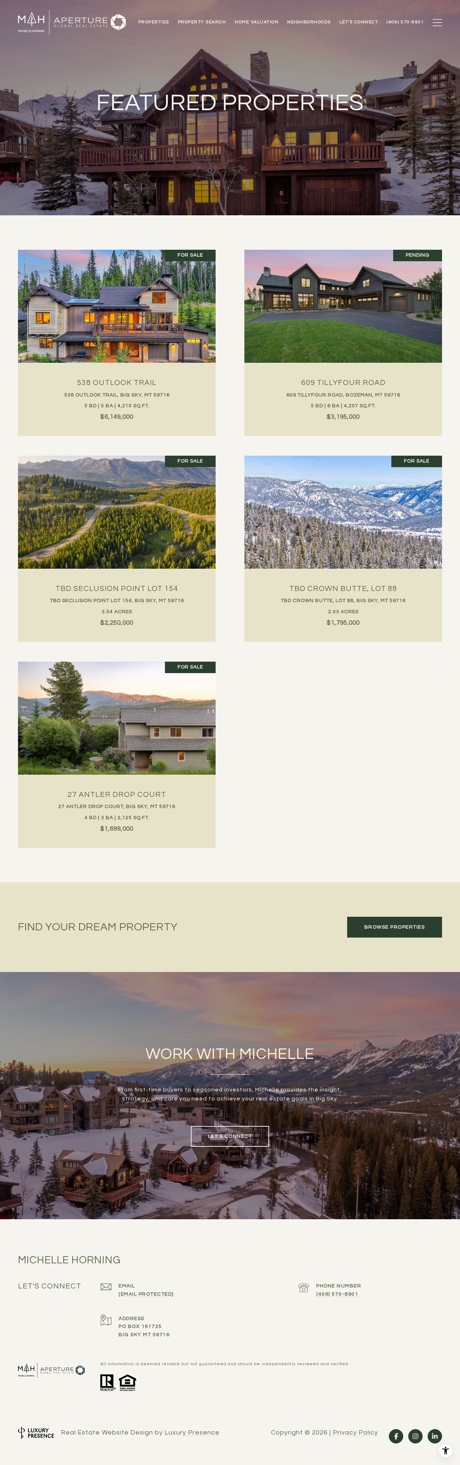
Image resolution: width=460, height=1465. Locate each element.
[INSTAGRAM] (415, 1436)
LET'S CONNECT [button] (230, 1136)
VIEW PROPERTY (117, 339)
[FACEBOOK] (396, 1436)
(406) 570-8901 (337, 1294)
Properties (153, 22)
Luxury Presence (192, 1432)
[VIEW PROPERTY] (117, 332)
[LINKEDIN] (435, 1436)
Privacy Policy (355, 1432)
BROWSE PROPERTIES (394, 927)
